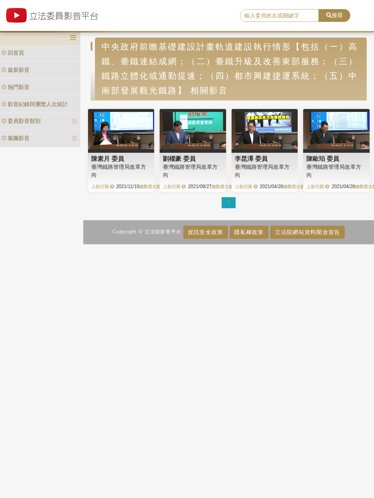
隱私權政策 (249, 232)
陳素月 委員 (107, 158)
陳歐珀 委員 (322, 158)
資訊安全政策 (206, 232)
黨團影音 (19, 138)
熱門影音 (19, 87)
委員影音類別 (24, 121)
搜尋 (337, 15)
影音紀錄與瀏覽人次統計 (38, 104)
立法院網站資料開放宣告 (307, 232)
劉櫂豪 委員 (179, 158)
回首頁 (16, 53)
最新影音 (19, 70)
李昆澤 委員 (251, 158)
